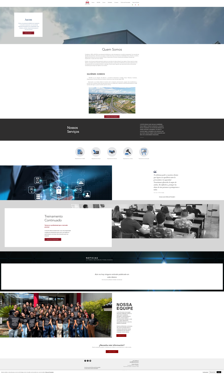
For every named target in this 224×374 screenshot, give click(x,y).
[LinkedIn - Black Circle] (88, 361)
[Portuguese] (132, 4)
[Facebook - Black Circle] (85, 361)
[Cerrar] (222, 372)
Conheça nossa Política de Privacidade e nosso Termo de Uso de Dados (92, 368)
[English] (135, 4)
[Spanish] (138, 4)
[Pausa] (90, 112)
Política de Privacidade (49, 372)
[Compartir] (133, 91)
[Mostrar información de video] (133, 89)
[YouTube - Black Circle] (90, 361)
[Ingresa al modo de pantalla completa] (134, 112)
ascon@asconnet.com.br (134, 361)
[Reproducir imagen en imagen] (132, 112)
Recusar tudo (212, 372)
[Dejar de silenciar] (92, 112)
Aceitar (219, 372)
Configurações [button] (205, 372)
